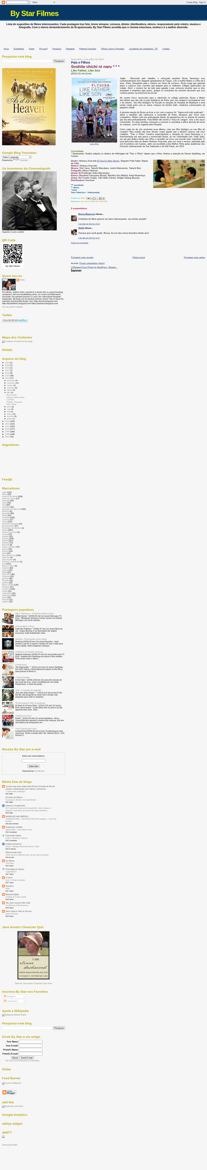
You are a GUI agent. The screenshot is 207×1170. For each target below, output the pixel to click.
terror (4, 597)
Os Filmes (10, 861)
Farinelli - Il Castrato (14, 402)
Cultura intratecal (13, 844)
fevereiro (10, 416)
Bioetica (5, 511)
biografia (6, 513)
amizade (6, 501)
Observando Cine (13, 852)
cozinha (5, 520)
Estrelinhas (19, 49)
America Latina (8, 498)
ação (4, 492)
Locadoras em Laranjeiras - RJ (143, 49)
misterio (5, 568)
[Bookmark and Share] (12, 1106)
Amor (4, 503)
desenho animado (10, 524)
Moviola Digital (12, 894)
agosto (10, 390)
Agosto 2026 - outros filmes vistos (18, 830)
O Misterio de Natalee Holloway (29, 652)
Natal (4, 572)
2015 (7, 376)
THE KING (9, 863)
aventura (6, 507)
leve (97, 201)
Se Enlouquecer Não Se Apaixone (30, 703)
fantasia (5, 543)
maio (9, 409)
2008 (7, 434)
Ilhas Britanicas (9, 555)
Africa (4, 494)
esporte (5, 536)
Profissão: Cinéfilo (13, 827)
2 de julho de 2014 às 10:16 (89, 224)
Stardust (9, 886)
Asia (82, 201)
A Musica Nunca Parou (15, 397)
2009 (7, 431)
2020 (7, 365)
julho (9, 392)
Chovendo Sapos (13, 835)
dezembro (11, 380)
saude (5, 591)
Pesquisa (56, 49)
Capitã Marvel (10, 872)
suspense (6, 595)
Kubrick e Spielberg (10, 562)
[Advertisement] (103, 37)
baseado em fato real (11, 509)
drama (87, 201)
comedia (6, 517)
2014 (7, 378)
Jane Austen (7, 559)
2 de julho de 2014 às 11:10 (89, 238)
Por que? (43, 49)
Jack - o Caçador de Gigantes (28, 690)
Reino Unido (7, 585)
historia (5, 551)
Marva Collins (8, 566)
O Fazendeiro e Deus (24, 626)
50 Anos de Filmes (13, 797)
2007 (7, 437)
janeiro (10, 419)
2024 (7, 363)
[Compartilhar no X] (97, 198)
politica (5, 583)
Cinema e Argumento (15, 806)
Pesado (5, 580)
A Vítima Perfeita (22, 677)
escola (5, 534)
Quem (31, 49)
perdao (5, 578)
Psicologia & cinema (14, 869)
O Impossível (21, 665)
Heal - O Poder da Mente (15, 880)
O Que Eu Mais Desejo (108, 161)
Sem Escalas (11, 395)
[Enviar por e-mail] (91, 198)
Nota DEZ (103, 201)
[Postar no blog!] (94, 198)
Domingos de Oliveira (11, 528)
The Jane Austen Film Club (17, 903)
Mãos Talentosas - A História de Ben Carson (34, 614)
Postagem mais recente (82, 257)
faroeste (5, 545)
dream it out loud (9, 532)
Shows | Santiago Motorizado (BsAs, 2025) (22, 846)
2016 (7, 373)
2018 (7, 368)
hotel (4, 553)
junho (9, 407)
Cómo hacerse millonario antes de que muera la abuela (27, 855)
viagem (5, 602)
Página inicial (138, 257)
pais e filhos (94, 144)
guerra (5, 549)
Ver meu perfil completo (12, 307)
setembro (11, 388)
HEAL (7, 888)
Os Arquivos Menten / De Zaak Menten (20, 800)
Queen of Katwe (11, 914)
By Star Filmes (34, 13)
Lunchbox (10, 400)
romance (6, 589)
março (9, 414)
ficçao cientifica (9, 547)
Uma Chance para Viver (26, 729)
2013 (7, 421)
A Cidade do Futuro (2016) (15, 897)
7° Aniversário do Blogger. (15, 791)
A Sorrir (9, 878)
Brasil (4, 515)
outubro (10, 385)
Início (6, 49)
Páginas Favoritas (87, 49)
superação (6, 593)
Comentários (12, 1001)
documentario (8, 526)
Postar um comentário (79, 243)
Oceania (6, 576)
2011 (7, 426)
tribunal (5, 599)
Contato (166, 49)
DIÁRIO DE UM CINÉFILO (16, 816)
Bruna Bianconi (86, 214)
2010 (7, 429)
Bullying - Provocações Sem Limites (31, 639)
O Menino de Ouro (23, 716)
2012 (7, 424)
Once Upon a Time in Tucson (18, 911)
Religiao (6, 587)
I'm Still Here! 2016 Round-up (16, 905)
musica (5, 570)
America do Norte (9, 496)
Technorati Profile (9, 1145)
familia (92, 201)
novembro (11, 383)
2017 (7, 370)
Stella (81, 228)
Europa (5, 538)
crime (4, 522)
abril (9, 412)
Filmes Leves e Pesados (112, 49)
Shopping (70, 49)
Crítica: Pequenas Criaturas (16, 838)
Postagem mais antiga (194, 257)
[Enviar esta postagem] (87, 198)
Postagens (11, 996)
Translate (24, 160)
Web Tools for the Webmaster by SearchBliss (22, 1061)
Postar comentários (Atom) (92, 263)
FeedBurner (39, 771)
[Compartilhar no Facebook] (100, 198)
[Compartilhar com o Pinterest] (103, 198)
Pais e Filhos (11, 404)
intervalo (6, 557)
